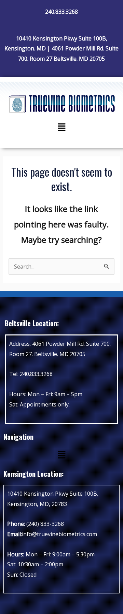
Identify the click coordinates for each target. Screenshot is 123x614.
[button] (61, 127)
